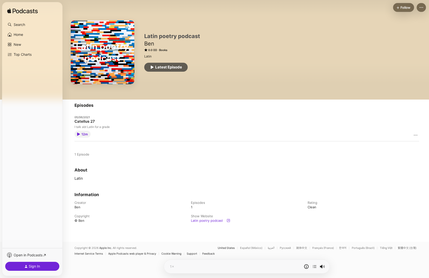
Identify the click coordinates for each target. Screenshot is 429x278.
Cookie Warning (171, 253)
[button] (32, 24)
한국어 (343, 248)
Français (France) (323, 248)
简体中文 (301, 248)
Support (192, 253)
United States (226, 248)
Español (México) (251, 248)
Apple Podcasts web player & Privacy (132, 253)
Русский (285, 248)
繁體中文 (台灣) (407, 248)
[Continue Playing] (315, 266)
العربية (271, 248)
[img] (22, 11)
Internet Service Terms (88, 253)
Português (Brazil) (363, 248)
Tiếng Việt (386, 248)
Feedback (208, 253)
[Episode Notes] (306, 266)
